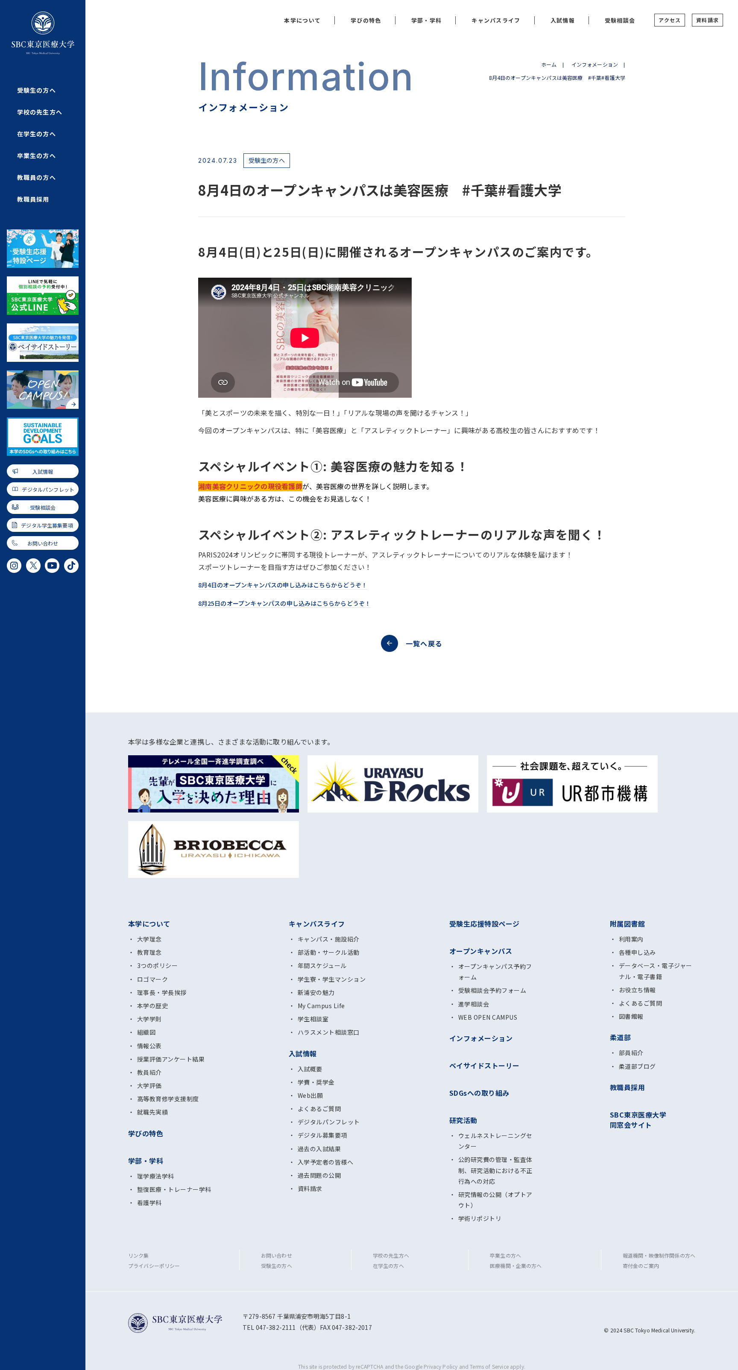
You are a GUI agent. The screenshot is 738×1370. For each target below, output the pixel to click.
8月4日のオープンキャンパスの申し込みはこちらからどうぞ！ (282, 585)
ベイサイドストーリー (484, 1065)
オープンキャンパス (480, 951)
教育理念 (149, 952)
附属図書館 (627, 923)
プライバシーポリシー (154, 1265)
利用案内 (631, 939)
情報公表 (149, 1045)
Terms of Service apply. (497, 1366)
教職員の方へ (36, 177)
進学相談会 (473, 1004)
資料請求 (707, 19)
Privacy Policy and (447, 1366)
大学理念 (149, 939)
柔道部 (620, 1037)
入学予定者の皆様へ (325, 1162)
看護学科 (149, 1202)
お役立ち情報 (637, 990)
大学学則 (149, 1019)
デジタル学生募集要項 (47, 525)
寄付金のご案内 (641, 1265)
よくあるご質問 (319, 1108)
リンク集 (138, 1255)
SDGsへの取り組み (479, 1093)
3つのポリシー (157, 965)
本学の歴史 (152, 1005)
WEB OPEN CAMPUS (487, 1017)
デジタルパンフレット (48, 489)
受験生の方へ (36, 90)
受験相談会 (43, 507)
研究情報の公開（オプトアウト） (495, 1199)
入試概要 (310, 1069)
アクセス (670, 19)
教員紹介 (149, 1072)
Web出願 (310, 1095)
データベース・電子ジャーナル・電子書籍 (655, 970)
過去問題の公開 (319, 1175)
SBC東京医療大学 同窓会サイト (638, 1119)
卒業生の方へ (36, 155)
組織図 (146, 1032)
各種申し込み (637, 952)
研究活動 (463, 1120)
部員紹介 (631, 1052)
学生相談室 (313, 1019)
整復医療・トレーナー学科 (174, 1189)
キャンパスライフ (496, 20)
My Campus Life (321, 1005)
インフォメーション (594, 64)
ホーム (548, 64)
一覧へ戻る (424, 643)
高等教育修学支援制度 (168, 1098)
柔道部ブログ (637, 1066)
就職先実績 (152, 1112)
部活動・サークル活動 (329, 952)
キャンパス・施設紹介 (329, 939)
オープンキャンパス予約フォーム (495, 971)
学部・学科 (426, 20)
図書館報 (631, 1016)
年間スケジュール (322, 965)
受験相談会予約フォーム (492, 990)
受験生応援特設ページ (484, 923)
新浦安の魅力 (316, 992)
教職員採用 (33, 199)
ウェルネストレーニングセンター (495, 1140)
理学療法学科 (155, 1176)
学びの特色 (366, 20)
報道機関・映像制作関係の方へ (659, 1255)
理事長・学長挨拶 (162, 992)
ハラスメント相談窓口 (329, 1032)
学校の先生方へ (39, 112)
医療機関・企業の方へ (516, 1265)
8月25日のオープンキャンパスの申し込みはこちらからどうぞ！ (284, 603)
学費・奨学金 (316, 1082)
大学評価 (149, 1085)
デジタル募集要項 (322, 1135)
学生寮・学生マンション (332, 979)
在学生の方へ (36, 133)
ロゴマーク (152, 979)
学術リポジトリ (479, 1218)
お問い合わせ (43, 543)
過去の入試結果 (319, 1148)
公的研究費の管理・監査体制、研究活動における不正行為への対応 (495, 1170)
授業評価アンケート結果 (171, 1059)
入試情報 (42, 471)
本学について (302, 20)
